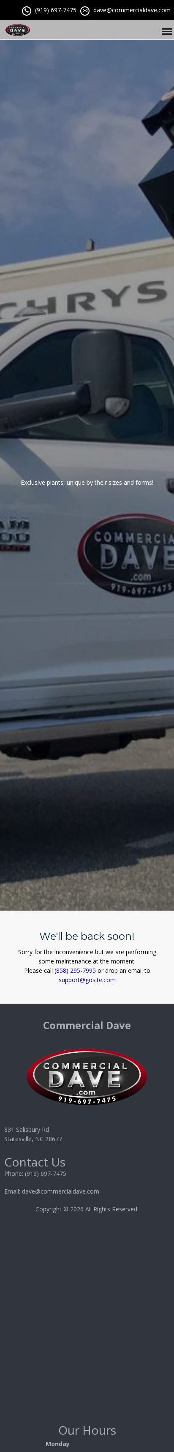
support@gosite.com (87, 980)
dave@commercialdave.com (132, 10)
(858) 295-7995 (75, 970)
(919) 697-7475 (55, 10)
